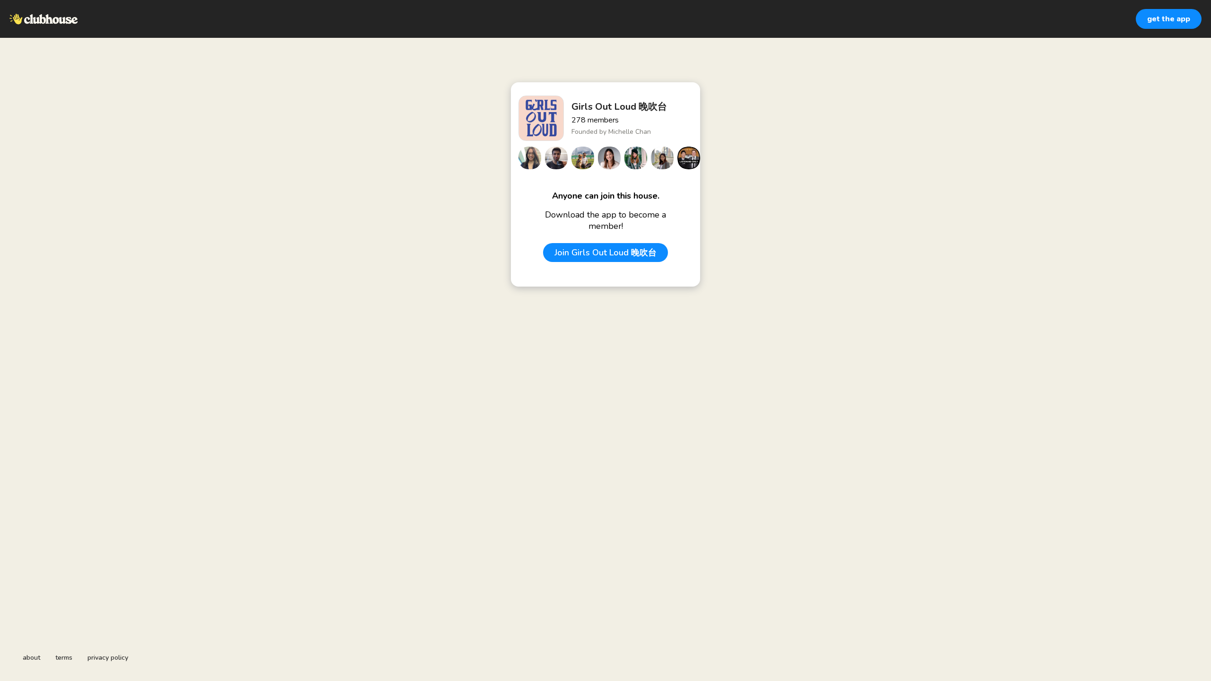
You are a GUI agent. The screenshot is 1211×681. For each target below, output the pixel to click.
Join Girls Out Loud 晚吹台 (605, 252)
